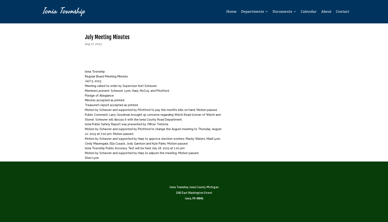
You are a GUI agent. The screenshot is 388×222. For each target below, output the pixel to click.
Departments (252, 11)
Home (231, 11)
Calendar (309, 11)
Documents (282, 11)
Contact (342, 11)
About (326, 11)
